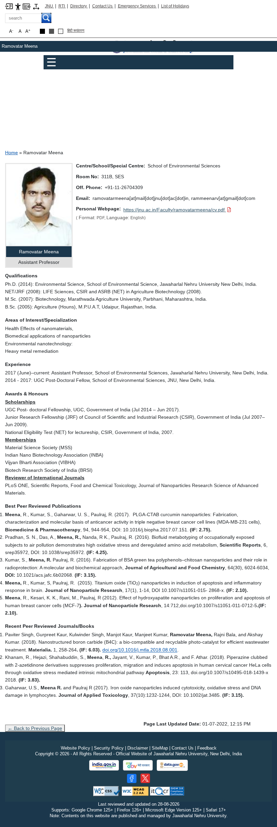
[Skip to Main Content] (9, 5)
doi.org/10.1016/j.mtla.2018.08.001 (139, 649)
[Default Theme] (60, 31)
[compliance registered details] (167, 790)
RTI (62, 6)
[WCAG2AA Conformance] (135, 790)
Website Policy (75, 748)
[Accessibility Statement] (18, 6)
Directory (79, 6)
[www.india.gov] (104, 765)
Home (11, 152)
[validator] (106, 790)
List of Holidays (175, 6)
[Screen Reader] (26, 5)
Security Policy (109, 748)
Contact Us (103, 6)
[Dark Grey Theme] (51, 31)
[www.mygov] (138, 765)
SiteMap (160, 748)
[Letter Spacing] (36, 6)
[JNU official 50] (145, 778)
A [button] (27, 31)
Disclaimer (137, 748)
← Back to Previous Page (35, 728)
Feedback (207, 748)
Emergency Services (137, 6)
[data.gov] (172, 765)
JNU (49, 6)
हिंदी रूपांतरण (75, 30)
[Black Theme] (42, 31)
